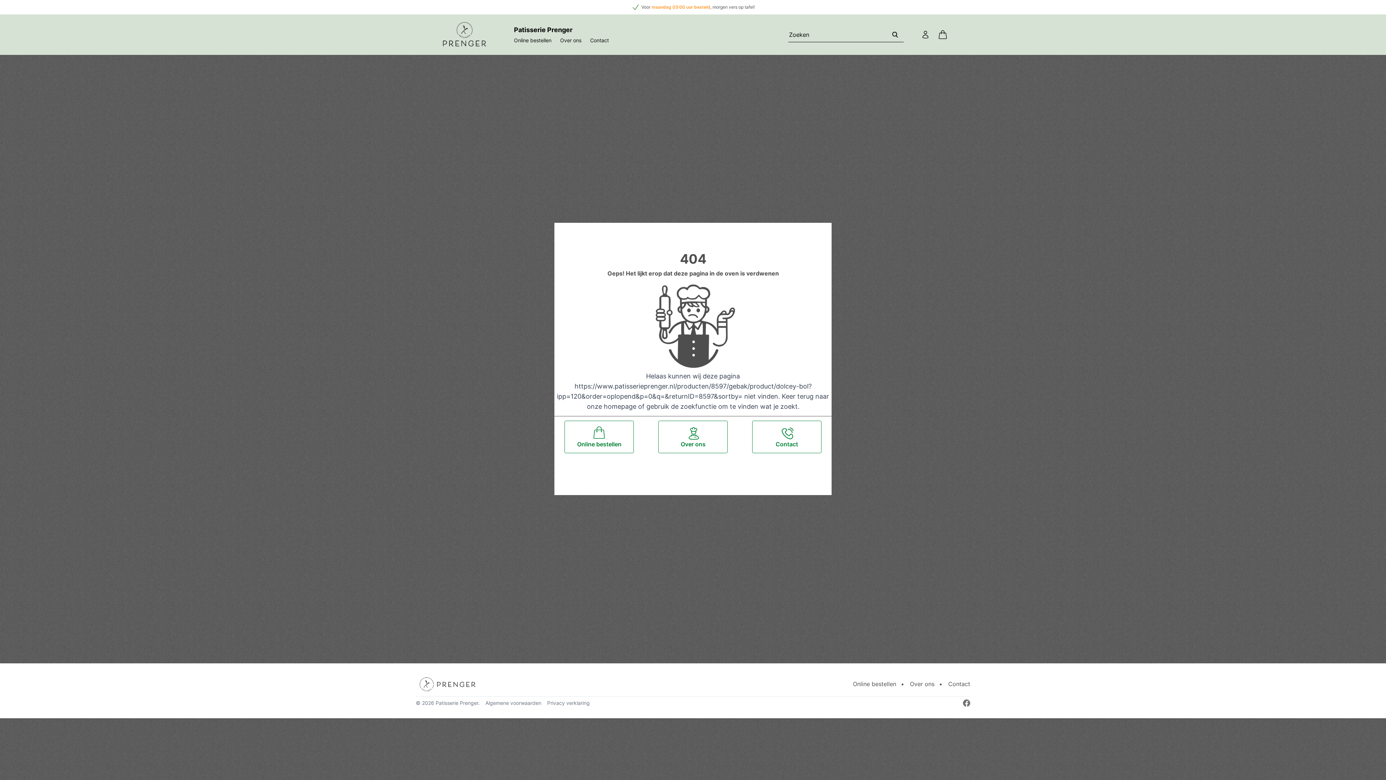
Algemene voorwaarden (513, 703)
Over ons (570, 40)
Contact (599, 40)
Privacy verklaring (568, 703)
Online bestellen (533, 40)
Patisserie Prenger (457, 703)
